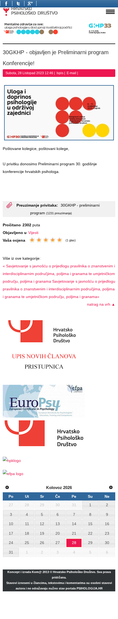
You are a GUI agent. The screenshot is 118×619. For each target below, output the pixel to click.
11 (27, 524)
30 (107, 542)
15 (90, 524)
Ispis (60, 73)
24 (11, 542)
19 (42, 533)
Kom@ (37, 572)
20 (57, 533)
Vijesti (33, 232)
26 (42, 542)
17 (11, 533)
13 (57, 524)
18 (27, 533)
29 (90, 542)
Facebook (6, 3)
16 (107, 524)
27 (57, 542)
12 (42, 524)
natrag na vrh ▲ (101, 304)
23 (107, 533)
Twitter (18, 3)
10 (11, 524)
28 (74, 542)
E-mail (72, 73)
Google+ (30, 3)
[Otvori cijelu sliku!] (59, 112)
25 (27, 542)
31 (11, 552)
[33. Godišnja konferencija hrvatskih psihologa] (59, 34)
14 (74, 524)
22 (90, 533)
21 (74, 533)
